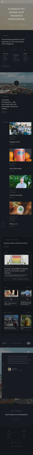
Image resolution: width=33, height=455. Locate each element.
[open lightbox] (16, 83)
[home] (2, 1)
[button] (30, 1)
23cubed (29, 453)
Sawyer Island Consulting (9, 453)
